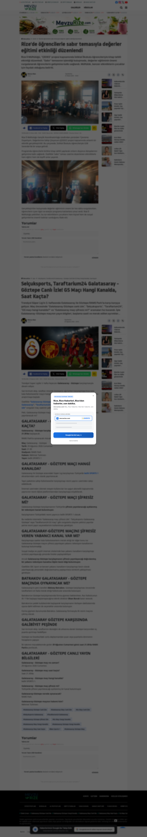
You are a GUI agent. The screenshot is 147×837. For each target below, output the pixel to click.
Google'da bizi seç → (73, 435)
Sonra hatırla (73, 441)
